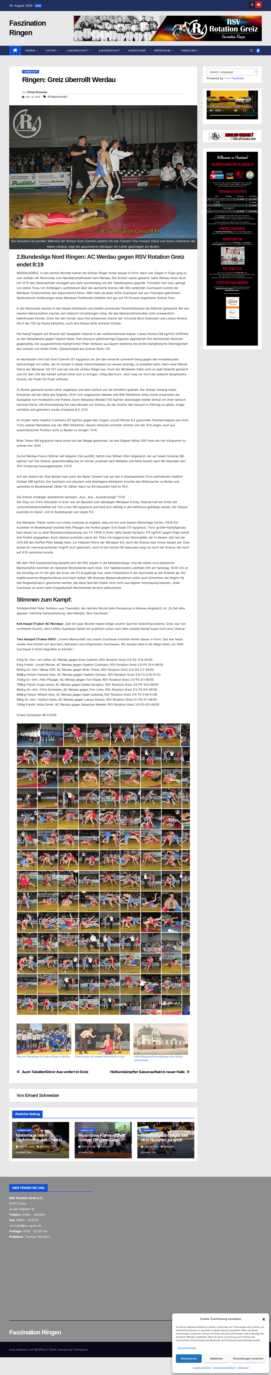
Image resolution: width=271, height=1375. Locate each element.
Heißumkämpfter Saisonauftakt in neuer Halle (147, 1072)
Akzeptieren (189, 1358)
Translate (237, 78)
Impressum (243, 1367)
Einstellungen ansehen (248, 1358)
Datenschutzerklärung (224, 1367)
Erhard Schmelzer (37, 92)
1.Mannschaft (77, 50)
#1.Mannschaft (57, 96)
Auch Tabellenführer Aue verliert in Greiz (55, 1072)
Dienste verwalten (187, 1347)
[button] (263, 1319)
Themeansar (80, 1349)
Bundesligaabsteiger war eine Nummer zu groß (164, 1137)
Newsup (63, 1349)
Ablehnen (216, 1358)
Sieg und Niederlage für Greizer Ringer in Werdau (43, 1056)
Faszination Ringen (35, 1332)
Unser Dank (137, 50)
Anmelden (189, 50)
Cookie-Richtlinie (202, 1367)
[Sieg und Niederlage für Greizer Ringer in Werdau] (44, 1039)
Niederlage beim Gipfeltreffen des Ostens (39, 1137)
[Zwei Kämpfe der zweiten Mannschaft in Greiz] (102, 1039)
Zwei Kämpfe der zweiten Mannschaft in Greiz (100, 1056)
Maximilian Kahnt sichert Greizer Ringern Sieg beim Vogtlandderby (101, 1140)
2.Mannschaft (109, 50)
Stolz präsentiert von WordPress (28, 1349)
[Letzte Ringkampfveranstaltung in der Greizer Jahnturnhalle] (160, 1039)
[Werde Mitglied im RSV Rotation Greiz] (232, 136)
